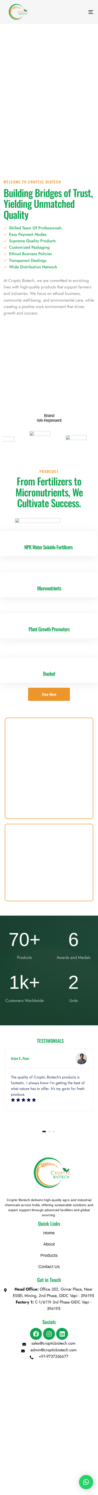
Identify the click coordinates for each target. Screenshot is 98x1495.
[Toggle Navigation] (78, 12)
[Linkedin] (62, 1334)
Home (49, 1233)
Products (49, 1255)
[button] (86, 1482)
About (49, 1244)
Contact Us (49, 1266)
